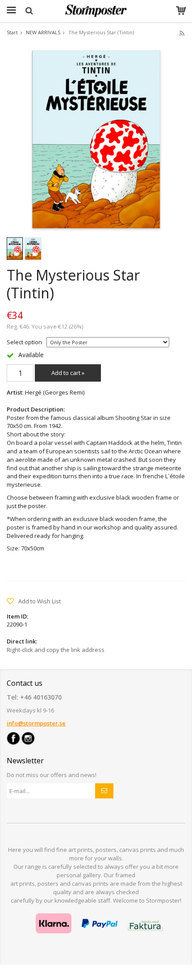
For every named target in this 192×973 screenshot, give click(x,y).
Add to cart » (67, 373)
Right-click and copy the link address (55, 650)
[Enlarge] (96, 139)
